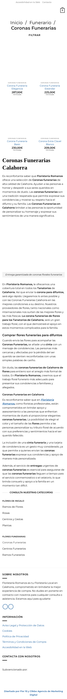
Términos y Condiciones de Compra (24, 641)
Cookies (7, 630)
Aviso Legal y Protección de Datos (23, 625)
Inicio (16, 22)
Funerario (40, 22)
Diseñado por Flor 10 (15, 691)
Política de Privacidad (15, 636)
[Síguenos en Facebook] (5, 606)
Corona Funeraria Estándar (50, 87)
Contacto (46, 2)
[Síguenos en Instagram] (10, 606)
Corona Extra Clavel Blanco (50, 143)
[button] (4, 10)
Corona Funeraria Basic (17, 143)
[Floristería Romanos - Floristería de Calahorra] (33, 10)
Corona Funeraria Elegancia (17, 87)
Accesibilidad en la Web (28, 2)
